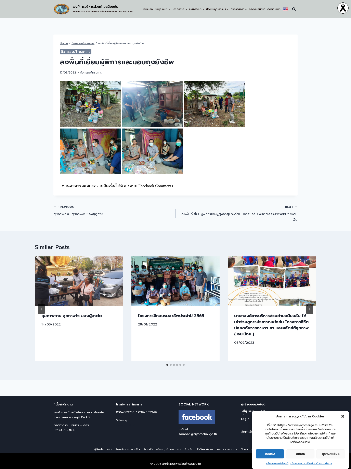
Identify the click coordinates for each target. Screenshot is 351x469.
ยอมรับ (270, 454)
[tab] (167, 365)
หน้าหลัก (148, 9)
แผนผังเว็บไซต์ (125, 425)
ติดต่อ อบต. (274, 9)
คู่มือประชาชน (103, 449)
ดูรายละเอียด (331, 454)
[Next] (309, 309)
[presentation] (79, 281)
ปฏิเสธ (300, 454)
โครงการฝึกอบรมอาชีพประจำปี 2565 (171, 316)
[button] (343, 416)
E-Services (205, 449)
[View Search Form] (294, 9)
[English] (285, 9)
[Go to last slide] (41, 309)
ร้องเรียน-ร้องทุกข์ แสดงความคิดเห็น (168, 449)
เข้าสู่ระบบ (247, 423)
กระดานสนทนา (257, 9)
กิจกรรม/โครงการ (76, 51)
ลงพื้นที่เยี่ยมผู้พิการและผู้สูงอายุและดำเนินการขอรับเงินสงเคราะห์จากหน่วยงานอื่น (239, 213)
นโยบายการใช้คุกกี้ (277, 463)
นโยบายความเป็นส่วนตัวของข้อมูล (311, 463)
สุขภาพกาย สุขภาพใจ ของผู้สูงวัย (78, 211)
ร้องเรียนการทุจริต (127, 449)
